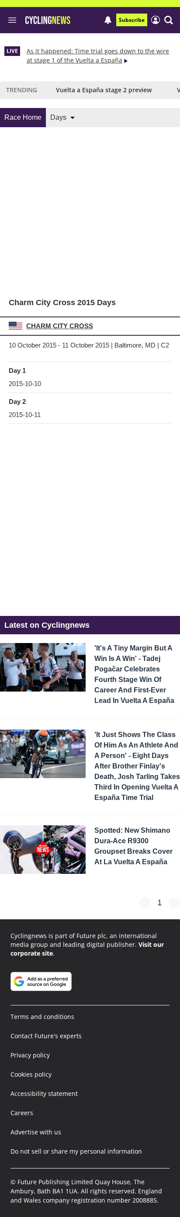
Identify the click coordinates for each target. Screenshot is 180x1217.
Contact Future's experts (46, 1036)
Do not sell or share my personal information (76, 1151)
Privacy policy (30, 1055)
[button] (168, 20)
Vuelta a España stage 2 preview (104, 90)
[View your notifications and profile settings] (108, 20)
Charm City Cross (59, 326)
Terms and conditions (42, 1016)
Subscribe (132, 20)
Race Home (23, 117)
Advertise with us (35, 1132)
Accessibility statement (44, 1093)
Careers (21, 1113)
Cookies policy (31, 1074)
